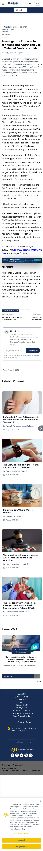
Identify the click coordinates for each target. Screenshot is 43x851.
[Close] (40, 801)
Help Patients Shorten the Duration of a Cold (12, 318)
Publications (7, 370)
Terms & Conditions (21, 710)
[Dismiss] (40, 260)
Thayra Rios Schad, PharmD (16, 471)
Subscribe (31, 350)
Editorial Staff (21, 705)
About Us (22, 694)
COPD (17, 370)
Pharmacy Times (8, 29)
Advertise (21, 699)
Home (5, 770)
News (25, 770)
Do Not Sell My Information (21, 713)
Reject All (21, 840)
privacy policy (12, 357)
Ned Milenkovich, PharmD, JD (17, 564)
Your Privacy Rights (21, 716)
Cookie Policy (20, 829)
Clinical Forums (21, 697)
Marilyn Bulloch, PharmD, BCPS (18, 612)
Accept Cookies (21, 847)
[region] (21, 824)
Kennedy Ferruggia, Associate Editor (20, 426)
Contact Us (21, 702)
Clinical (19, 10)
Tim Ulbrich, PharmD (14, 516)
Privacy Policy (21, 707)
